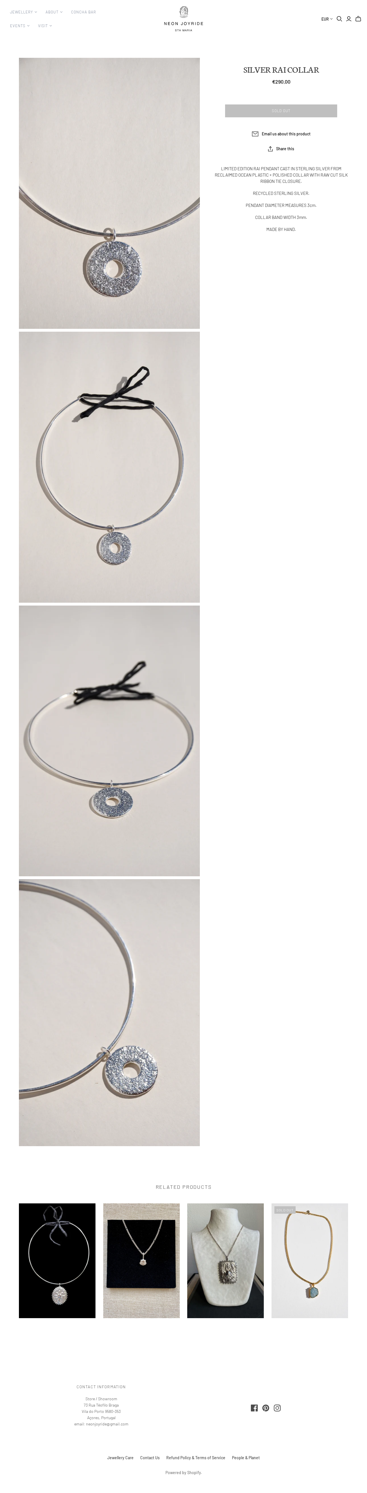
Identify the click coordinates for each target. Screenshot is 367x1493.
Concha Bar (83, 12)
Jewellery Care (120, 1457)
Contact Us (150, 1457)
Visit (43, 25)
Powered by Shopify (183, 1472)
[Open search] (339, 19)
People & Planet (246, 1457)
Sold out (281, 110)
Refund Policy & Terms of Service (195, 1457)
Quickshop (57, 1328)
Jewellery (21, 12)
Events (18, 25)
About (52, 12)
